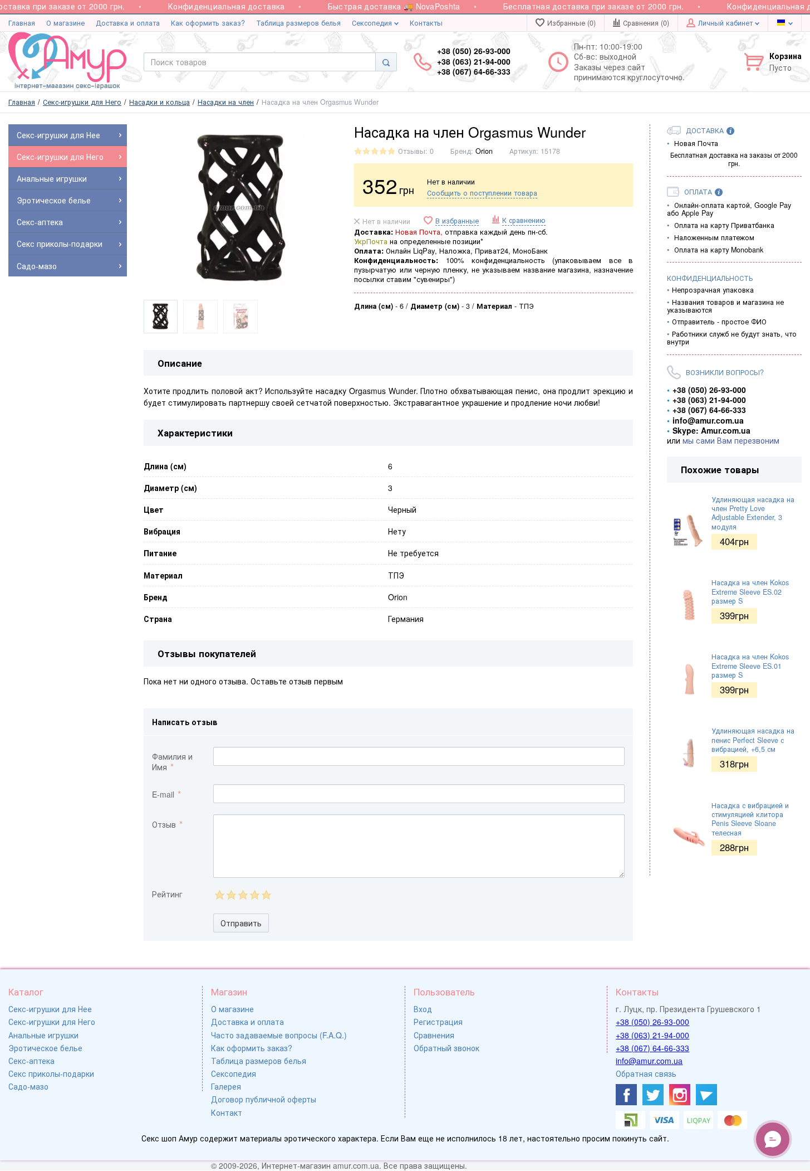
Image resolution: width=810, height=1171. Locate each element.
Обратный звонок (446, 1047)
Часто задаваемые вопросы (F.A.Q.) (279, 1035)
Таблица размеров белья (298, 23)
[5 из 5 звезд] (266, 895)
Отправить (241, 923)
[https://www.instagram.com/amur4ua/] (679, 1094)
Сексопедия (373, 23)
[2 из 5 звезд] (231, 895)
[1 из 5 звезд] (219, 895)
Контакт (226, 1112)
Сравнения (434, 1035)
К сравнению (524, 220)
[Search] (386, 61)
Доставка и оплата (128, 23)
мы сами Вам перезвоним (731, 440)
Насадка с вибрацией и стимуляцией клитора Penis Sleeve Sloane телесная (750, 819)
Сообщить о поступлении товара (482, 193)
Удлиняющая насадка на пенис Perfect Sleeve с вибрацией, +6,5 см (752, 740)
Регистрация (438, 1021)
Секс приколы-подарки (51, 1073)
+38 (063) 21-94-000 (652, 1035)
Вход (423, 1008)
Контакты (426, 23)
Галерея (226, 1086)
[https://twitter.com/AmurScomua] (653, 1094)
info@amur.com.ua (649, 1060)
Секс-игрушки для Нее (50, 1008)
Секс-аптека (31, 1060)
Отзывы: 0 (416, 151)
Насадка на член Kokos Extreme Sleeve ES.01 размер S (750, 666)
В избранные (457, 221)
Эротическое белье (45, 1047)
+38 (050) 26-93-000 (652, 1021)
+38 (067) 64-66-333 (652, 1047)
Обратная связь (646, 1073)
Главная (21, 23)
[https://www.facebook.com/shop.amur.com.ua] (626, 1094)
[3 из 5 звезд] (242, 895)
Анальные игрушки (43, 1035)
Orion (484, 151)
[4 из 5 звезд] (254, 895)
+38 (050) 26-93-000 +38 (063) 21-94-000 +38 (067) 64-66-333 (473, 61)
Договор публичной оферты (263, 1099)
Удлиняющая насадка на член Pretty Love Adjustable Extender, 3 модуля (752, 513)
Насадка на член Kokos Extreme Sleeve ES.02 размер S (750, 591)
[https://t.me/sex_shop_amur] (706, 1094)
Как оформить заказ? (208, 23)
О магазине (65, 23)
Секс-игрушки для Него (51, 1021)
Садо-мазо (28, 1086)
